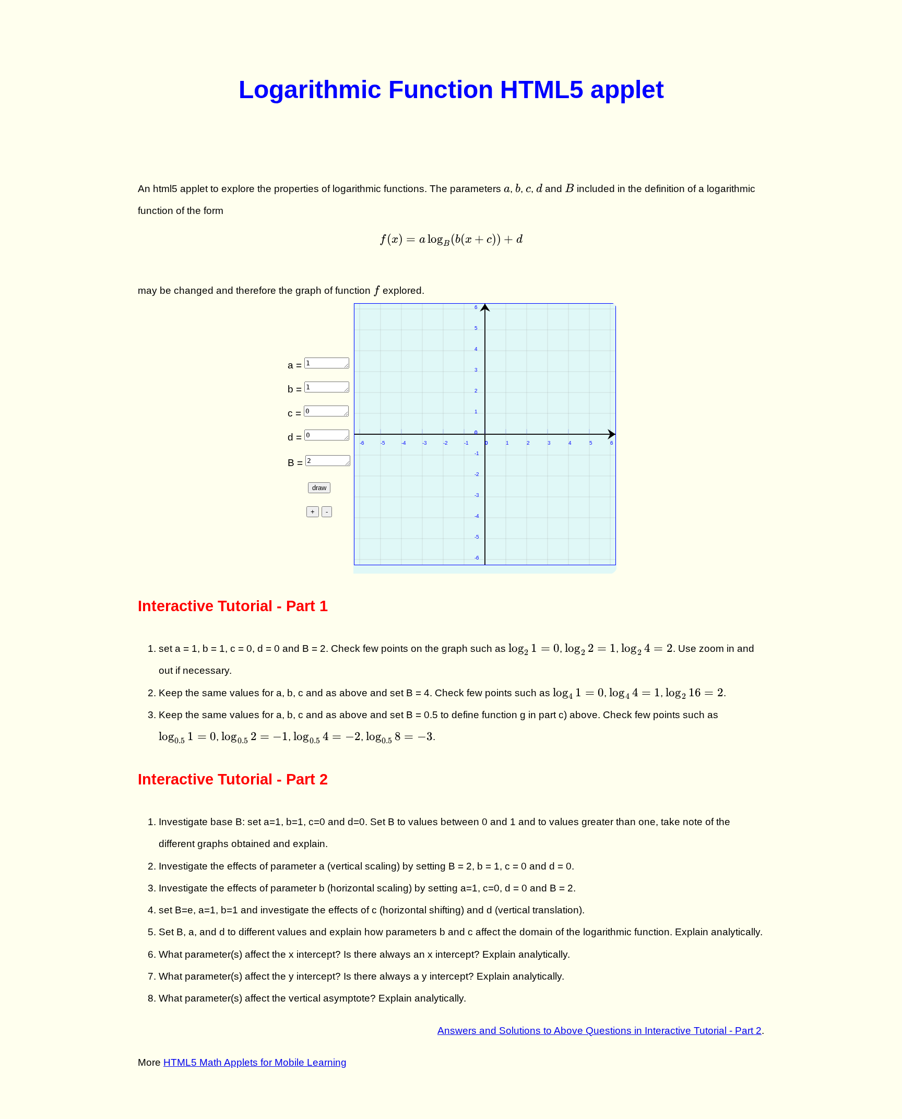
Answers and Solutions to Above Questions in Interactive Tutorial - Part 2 (599, 1030)
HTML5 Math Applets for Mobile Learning (255, 1062)
